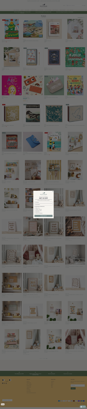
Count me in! (43, 215)
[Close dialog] (52, 191)
